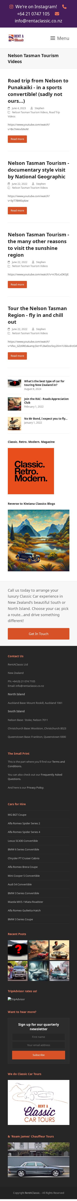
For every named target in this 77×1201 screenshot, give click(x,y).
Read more (17, 139)
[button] (60, 38)
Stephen (39, 108)
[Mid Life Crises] (59, 970)
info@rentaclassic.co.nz (38, 21)
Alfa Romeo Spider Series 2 (24, 823)
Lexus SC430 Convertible (23, 841)
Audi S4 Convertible (20, 884)
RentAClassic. (32, 1193)
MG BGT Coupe (17, 814)
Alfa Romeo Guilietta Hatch (24, 910)
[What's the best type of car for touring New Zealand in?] (18, 950)
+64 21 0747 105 (34, 14)
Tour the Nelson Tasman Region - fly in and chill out (37, 315)
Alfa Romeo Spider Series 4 (24, 832)
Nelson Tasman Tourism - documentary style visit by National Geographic (38, 169)
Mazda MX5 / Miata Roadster (25, 902)
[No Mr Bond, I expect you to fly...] (59, 950)
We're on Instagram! (36, 6)
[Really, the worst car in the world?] (38, 970)
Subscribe (39, 1055)
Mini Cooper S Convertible (24, 876)
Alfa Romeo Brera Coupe (23, 867)
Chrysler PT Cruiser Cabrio (23, 858)
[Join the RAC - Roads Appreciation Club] (38, 950)
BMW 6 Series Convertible (23, 849)
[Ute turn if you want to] (18, 970)
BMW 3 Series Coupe (20, 919)
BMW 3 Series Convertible (23, 893)
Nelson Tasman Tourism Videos (30, 112)
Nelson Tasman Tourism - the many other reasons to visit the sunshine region (38, 244)
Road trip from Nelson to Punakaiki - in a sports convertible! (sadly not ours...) (38, 90)
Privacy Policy (35, 787)
